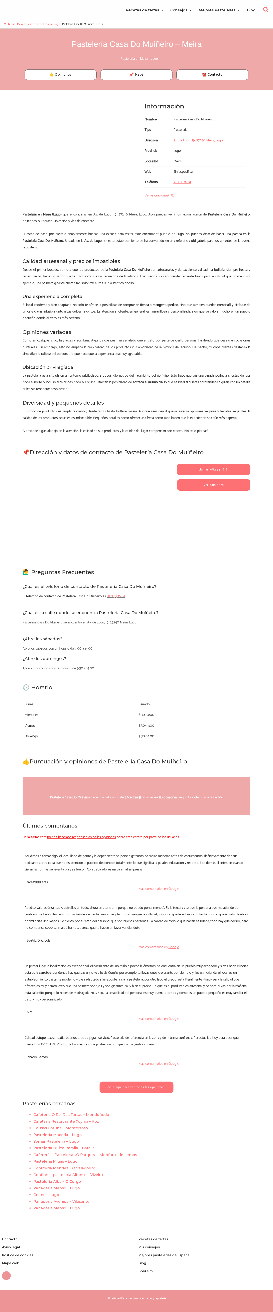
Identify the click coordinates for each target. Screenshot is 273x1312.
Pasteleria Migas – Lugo (55, 1161)
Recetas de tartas (153, 1239)
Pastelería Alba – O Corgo (57, 1181)
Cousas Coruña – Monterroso (60, 1128)
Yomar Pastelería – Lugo (56, 1141)
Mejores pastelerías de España (163, 1255)
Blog (142, 1263)
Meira (144, 58)
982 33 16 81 (116, 596)
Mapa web (10, 1263)
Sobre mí (145, 1271)
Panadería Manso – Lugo (56, 1188)
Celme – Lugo (46, 1195)
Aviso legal (11, 1247)
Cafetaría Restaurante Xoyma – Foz (66, 1121)
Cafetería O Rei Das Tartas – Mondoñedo (71, 1115)
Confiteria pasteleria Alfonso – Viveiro (68, 1175)
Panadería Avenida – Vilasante (61, 1201)
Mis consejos (149, 1247)
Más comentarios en (158, 889)
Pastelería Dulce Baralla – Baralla (64, 1148)
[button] (266, 11)
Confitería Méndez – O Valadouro (64, 1168)
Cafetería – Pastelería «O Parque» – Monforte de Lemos (85, 1155)
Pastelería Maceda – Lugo (57, 1135)
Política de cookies (17, 1255)
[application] (161, 10)
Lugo (154, 58)
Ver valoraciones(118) (159, 195)
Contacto (10, 1239)
